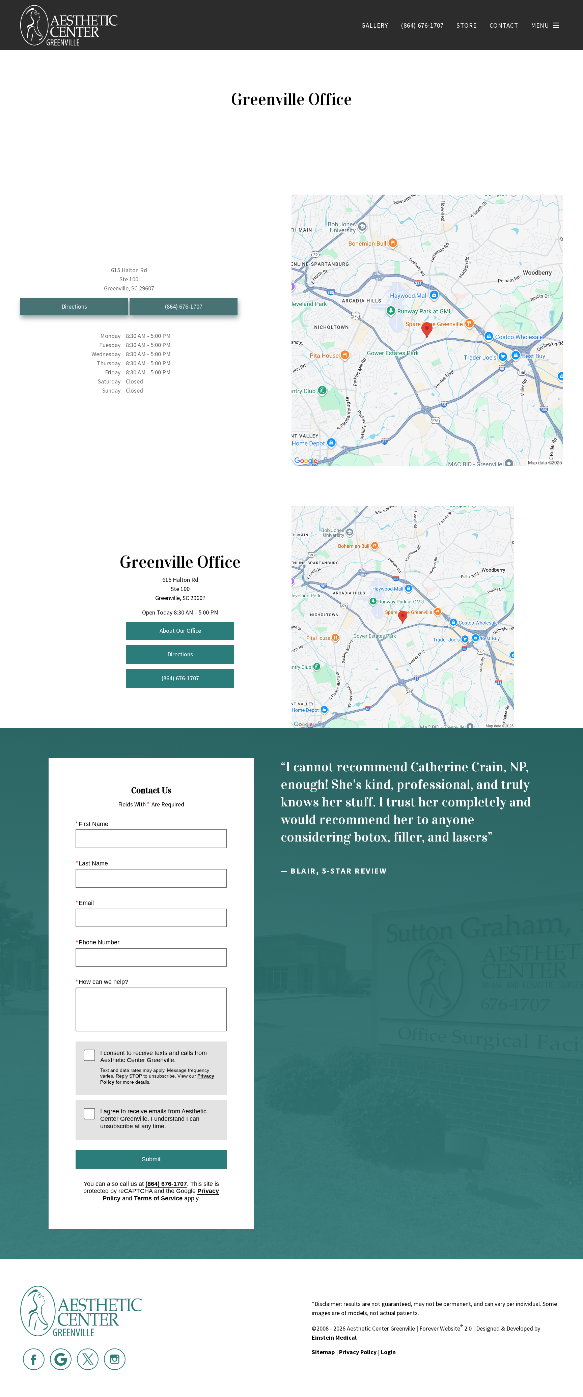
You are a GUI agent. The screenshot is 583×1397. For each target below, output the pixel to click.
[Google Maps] (61, 1359)
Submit (151, 1159)
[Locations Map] (427, 329)
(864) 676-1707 (166, 1183)
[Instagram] (115, 1359)
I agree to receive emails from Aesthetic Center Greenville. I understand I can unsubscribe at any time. (153, 1118)
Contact (504, 25)
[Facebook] (34, 1359)
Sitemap (323, 1352)
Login (388, 1352)
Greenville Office (180, 562)
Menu (540, 25)
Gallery (374, 25)
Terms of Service (158, 1198)
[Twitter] (88, 1359)
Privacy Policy (358, 1352)
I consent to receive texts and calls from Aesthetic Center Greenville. (157, 1067)
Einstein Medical (334, 1337)
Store (466, 25)
